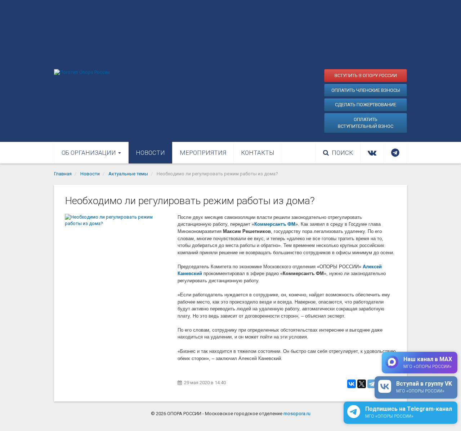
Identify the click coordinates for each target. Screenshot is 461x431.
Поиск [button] (342, 152)
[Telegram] (371, 384)
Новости (150, 152)
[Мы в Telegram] (395, 152)
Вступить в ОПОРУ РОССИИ (366, 75)
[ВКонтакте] (351, 384)
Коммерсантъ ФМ (274, 224)
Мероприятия (203, 152)
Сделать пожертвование (365, 104)
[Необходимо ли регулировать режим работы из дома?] (117, 249)
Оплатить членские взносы (365, 90)
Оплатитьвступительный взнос (365, 123)
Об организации (89, 152)
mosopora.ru (296, 413)
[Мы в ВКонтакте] (372, 152)
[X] (361, 384)
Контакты (257, 152)
